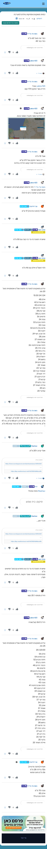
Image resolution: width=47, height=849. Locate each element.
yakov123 (33, 61)
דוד (36, 487)
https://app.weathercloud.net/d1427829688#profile (26, 471)
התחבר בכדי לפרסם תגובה (10, 23)
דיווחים (39, 18)
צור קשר (23, 838)
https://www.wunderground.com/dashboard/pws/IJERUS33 (23, 464)
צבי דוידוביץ (33, 206)
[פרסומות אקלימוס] (23, 823)
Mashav (34, 446)
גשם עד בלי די (32, 34)
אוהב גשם (41, 230)
